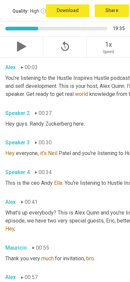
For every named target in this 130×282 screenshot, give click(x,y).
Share (111, 10)
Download (68, 10)
